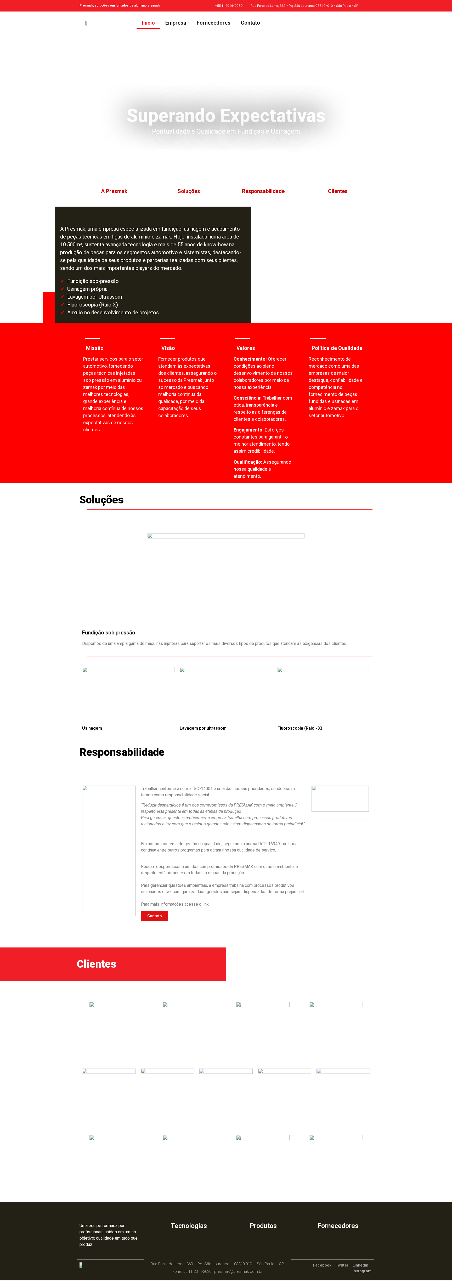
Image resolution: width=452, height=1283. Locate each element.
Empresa (175, 23)
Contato (250, 23)
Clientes (338, 191)
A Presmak (114, 191)
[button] (154, 916)
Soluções (189, 191)
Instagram (362, 1271)
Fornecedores (213, 23)
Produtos (263, 1226)
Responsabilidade (263, 191)
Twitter (344, 1265)
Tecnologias (189, 1226)
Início (148, 23)
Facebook (324, 1265)
